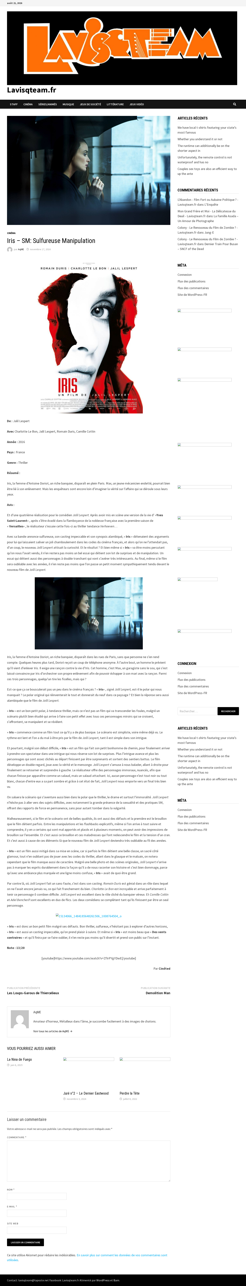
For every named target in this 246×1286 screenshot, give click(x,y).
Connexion (185, 275)
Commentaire (16, 1137)
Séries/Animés (47, 104)
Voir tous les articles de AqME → (52, 1031)
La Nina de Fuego (19, 1059)
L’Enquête (211, 204)
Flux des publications (191, 281)
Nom (11, 1189)
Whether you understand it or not (200, 139)
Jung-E (209, 232)
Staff (14, 104)
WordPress (103, 1280)
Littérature (115, 104)
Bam (116, 1280)
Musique (68, 104)
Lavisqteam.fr (31, 90)
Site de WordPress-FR (192, 295)
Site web (12, 1223)
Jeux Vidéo (136, 104)
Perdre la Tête (130, 1093)
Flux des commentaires (193, 288)
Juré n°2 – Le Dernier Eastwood (86, 1093)
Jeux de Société (90, 104)
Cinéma (28, 104)
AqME (21, 249)
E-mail (12, 1206)
